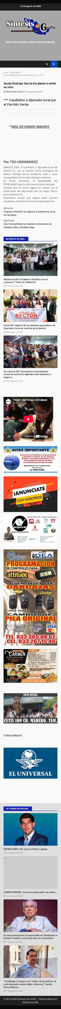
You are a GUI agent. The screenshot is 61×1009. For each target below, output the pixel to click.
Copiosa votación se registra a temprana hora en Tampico (29, 212)
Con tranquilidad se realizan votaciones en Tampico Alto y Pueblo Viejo (28, 224)
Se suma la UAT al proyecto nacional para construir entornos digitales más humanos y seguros (30, 351)
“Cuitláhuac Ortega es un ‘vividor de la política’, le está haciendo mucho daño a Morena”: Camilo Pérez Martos (30, 961)
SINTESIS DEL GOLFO (14, 92)
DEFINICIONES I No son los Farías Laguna (30, 829)
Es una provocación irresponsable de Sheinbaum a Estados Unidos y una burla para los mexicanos (30, 915)
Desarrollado (46, 999)
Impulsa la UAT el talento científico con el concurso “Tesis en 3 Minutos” (30, 259)
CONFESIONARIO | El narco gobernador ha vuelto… (30, 872)
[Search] (47, 64)
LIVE (54, 64)
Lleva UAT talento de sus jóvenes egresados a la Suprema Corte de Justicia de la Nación (30, 305)
